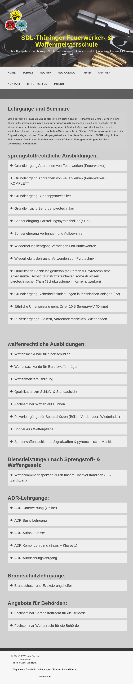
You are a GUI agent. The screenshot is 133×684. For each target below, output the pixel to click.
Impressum (45, 676)
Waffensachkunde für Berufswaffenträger (46, 367)
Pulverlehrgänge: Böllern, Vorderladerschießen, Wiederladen (60, 319)
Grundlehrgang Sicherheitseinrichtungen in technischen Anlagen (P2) (67, 294)
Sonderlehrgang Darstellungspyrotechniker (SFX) (52, 221)
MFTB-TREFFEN (37, 83)
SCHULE (28, 72)
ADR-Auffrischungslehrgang (35, 558)
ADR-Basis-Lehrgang (30, 520)
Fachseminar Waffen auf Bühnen (39, 404)
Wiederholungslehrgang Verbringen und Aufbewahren (55, 246)
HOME (12, 72)
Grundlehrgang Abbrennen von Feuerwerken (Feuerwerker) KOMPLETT (58, 180)
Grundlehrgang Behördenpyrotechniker (44, 208)
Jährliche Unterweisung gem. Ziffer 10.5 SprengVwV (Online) (61, 306)
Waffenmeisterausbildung (33, 379)
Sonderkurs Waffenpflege (33, 429)
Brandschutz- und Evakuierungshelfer (43, 586)
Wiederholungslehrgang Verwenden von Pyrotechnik (54, 258)
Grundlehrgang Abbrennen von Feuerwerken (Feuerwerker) (60, 166)
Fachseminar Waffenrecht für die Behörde (46, 626)
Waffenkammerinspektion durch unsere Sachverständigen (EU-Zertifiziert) (60, 477)
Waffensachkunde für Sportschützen (42, 354)
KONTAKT (14, 83)
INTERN (59, 83)
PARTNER (104, 72)
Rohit (33, 662)
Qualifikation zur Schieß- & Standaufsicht (45, 392)
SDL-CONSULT (67, 72)
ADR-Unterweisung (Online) (35, 508)
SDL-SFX (45, 72)
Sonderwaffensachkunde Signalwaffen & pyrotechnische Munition (64, 442)
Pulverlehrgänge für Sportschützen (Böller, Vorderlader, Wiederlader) (67, 417)
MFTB (87, 72)
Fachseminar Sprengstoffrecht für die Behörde (50, 613)
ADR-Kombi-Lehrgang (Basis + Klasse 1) (45, 545)
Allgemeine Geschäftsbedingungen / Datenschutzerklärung (45, 669)
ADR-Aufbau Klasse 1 (31, 533)
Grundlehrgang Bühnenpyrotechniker (42, 196)
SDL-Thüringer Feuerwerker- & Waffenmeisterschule (66, 41)
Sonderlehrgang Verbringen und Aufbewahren (49, 233)
